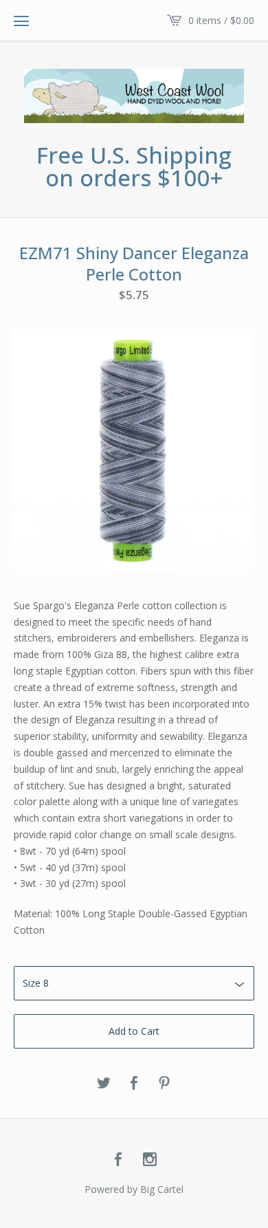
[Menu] (21, 20)
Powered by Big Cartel (134, 1189)
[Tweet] (104, 1083)
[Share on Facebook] (134, 1083)
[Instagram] (150, 1159)
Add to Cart (134, 1031)
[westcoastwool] (134, 96)
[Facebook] (118, 1159)
